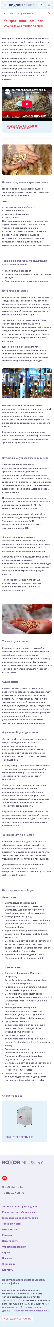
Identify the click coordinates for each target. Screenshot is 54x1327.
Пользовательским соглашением (31, 1311)
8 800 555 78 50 (12, 1187)
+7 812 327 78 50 (13, 1193)
